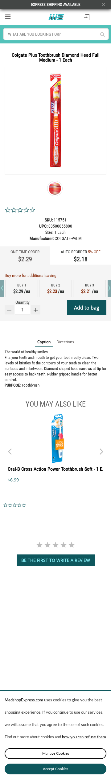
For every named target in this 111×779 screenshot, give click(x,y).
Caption (44, 341)
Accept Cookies (55, 769)
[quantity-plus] (35, 309)
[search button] (102, 34)
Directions (65, 341)
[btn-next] (9, 448)
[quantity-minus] (9, 309)
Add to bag (86, 307)
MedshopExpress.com (24, 700)
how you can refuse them (84, 737)
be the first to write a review (55, 560)
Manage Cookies (55, 753)
